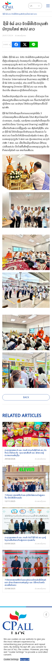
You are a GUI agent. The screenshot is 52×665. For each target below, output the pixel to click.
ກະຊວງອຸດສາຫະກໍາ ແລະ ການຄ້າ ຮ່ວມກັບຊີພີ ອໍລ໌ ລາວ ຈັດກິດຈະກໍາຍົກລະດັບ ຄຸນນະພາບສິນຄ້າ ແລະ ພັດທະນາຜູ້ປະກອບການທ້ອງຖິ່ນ (26, 452)
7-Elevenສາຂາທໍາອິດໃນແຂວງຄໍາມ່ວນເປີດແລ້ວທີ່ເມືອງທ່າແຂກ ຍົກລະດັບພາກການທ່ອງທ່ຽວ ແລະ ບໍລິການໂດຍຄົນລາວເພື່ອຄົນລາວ (25, 582)
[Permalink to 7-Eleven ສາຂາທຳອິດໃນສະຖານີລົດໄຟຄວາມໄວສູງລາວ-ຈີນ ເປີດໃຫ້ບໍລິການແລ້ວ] (26, 478)
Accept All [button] (24, 659)
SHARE (5, 44)
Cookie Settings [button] (11, 659)
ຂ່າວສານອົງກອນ (20, 35)
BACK (26, 397)
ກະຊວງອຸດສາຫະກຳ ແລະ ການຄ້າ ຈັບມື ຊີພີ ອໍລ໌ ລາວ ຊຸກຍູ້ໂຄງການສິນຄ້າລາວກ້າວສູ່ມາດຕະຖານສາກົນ (25, 539)
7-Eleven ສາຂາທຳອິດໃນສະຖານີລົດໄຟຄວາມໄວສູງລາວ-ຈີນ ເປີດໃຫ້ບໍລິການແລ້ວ (25, 496)
